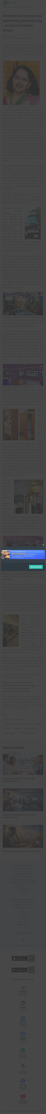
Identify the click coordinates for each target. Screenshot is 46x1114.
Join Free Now (36, 567)
